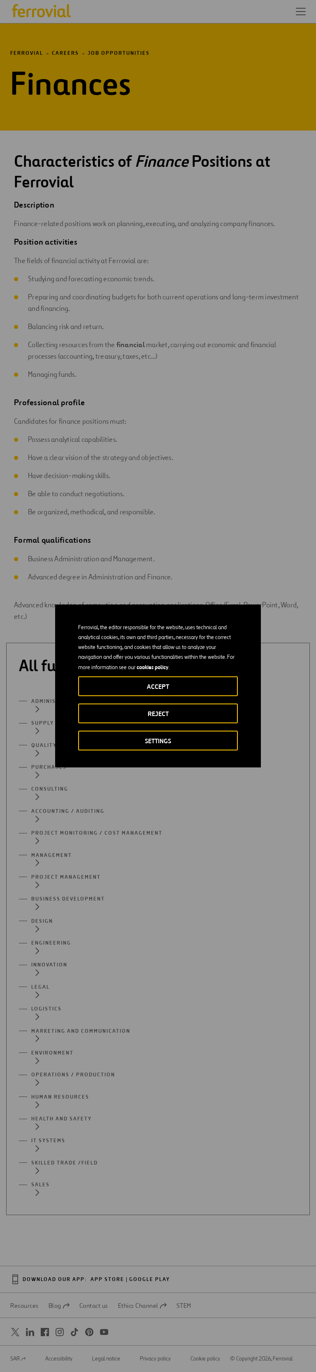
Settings (158, 741)
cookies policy (152, 667)
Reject (158, 713)
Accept (158, 686)
